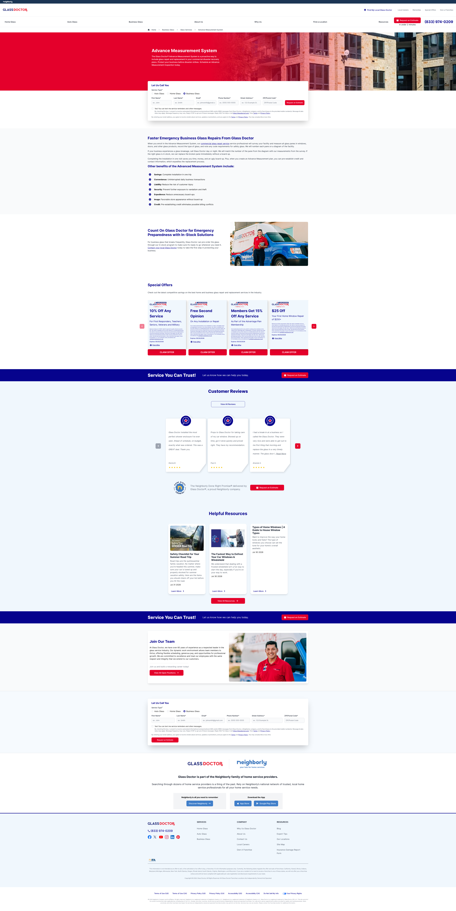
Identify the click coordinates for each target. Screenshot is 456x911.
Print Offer (156, 345)
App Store (244, 803)
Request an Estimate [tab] (409, 20)
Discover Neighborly (198, 803)
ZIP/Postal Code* (269, 98)
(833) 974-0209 (162, 831)
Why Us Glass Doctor (246, 828)
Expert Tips (282, 834)
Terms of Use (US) (161, 893)
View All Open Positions (165, 673)
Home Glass (175, 93)
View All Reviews (228, 404)
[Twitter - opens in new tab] (155, 837)
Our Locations (283, 839)
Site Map (281, 844)
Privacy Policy (265, 113)
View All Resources (226, 601)
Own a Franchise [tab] (446, 10)
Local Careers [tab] (403, 10)
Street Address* (246, 98)
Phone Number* (224, 98)
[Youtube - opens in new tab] (161, 837)
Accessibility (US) (235, 893)
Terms (255, 113)
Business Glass (193, 93)
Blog (279, 828)
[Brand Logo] (168, 824)
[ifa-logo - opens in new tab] (152, 860)
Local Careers (243, 844)
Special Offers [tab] (430, 10)
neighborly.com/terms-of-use (156, 339)
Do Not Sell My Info (271, 893)
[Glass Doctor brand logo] (15, 10)
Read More (281, 453)
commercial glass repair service (215, 143)
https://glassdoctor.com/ (241, 113)
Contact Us (242, 839)
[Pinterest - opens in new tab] (178, 837)
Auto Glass (159, 93)
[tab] (378, 10)
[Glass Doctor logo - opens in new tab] (205, 764)
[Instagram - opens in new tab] (167, 837)
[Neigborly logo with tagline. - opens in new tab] (251, 764)
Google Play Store (268, 803)
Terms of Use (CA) (179, 893)
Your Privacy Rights (294, 893)
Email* (198, 98)
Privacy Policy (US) (198, 893)
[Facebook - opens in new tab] (150, 837)
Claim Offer (167, 352)
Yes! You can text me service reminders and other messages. (178, 109)
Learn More (176, 591)
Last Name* (178, 98)
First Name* (156, 98)
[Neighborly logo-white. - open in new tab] (8, 2)
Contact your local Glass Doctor (162, 248)
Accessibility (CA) (253, 893)
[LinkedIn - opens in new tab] (172, 837)
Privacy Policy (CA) (216, 893)
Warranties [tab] (417, 10)
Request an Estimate (295, 103)
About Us (241, 834)
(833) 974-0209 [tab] (439, 22)
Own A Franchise (244, 850)
